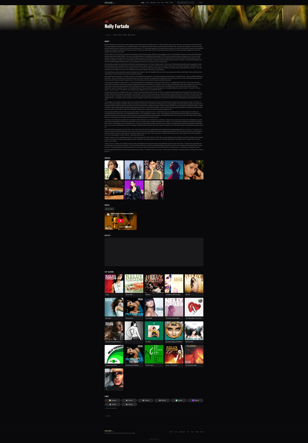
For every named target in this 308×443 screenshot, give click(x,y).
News (171, 2)
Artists (142, 2)
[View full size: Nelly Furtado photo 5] (193, 169)
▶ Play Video (109, 209)
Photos (120, 35)
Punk (162, 2)
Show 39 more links (111, 408)
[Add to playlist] (134, 213)
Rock (147, 2)
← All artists (108, 35)
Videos (125, 35)
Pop (159, 2)
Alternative (153, 2)
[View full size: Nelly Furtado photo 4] (173, 169)
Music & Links (131, 35)
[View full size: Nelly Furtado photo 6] (114, 189)
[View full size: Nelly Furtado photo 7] (134, 189)
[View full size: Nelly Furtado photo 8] (154, 189)
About (115, 35)
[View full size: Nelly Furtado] (114, 169)
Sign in (201, 2)
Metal (167, 2)
